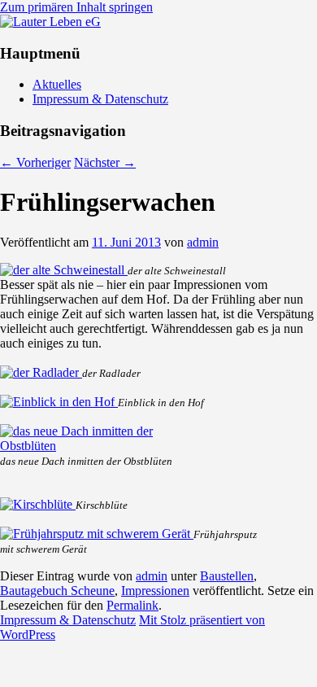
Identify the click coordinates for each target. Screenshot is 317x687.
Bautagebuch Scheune (57, 590)
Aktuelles (57, 84)
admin (203, 242)
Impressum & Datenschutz (100, 99)
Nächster (105, 162)
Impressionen (155, 590)
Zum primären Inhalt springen (76, 7)
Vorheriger (35, 162)
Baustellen (227, 576)
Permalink (132, 605)
